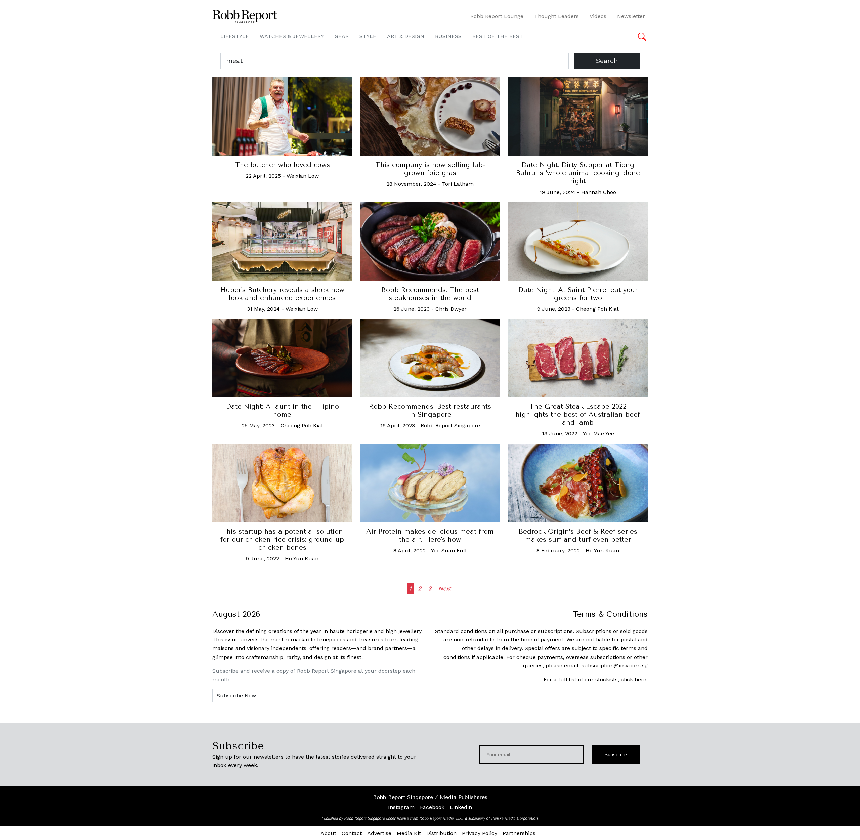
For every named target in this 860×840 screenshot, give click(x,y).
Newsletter (631, 16)
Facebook (432, 807)
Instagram (401, 807)
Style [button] (367, 36)
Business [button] (448, 36)
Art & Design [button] (405, 36)
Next (444, 588)
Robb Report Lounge (496, 16)
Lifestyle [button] (234, 36)
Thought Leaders (556, 16)
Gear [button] (342, 36)
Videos (598, 16)
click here (633, 679)
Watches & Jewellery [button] (292, 36)
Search (607, 61)
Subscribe (615, 754)
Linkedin (461, 807)
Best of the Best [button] (497, 36)
